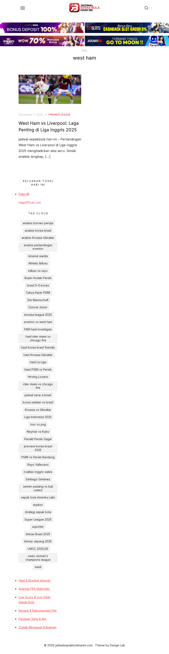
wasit (38, 567)
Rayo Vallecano (38, 464)
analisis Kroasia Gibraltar (38, 237)
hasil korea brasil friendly (38, 347)
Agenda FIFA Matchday (34, 588)
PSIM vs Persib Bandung (38, 457)
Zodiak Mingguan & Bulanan (37, 627)
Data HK (24, 194)
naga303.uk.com (30, 202)
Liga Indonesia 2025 (38, 417)
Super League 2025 (38, 519)
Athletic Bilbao (38, 263)
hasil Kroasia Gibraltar (38, 355)
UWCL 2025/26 (38, 548)
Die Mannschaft (37, 300)
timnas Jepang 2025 (38, 541)
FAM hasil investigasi (38, 329)
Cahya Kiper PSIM (38, 292)
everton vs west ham (38, 322)
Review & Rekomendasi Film (38, 610)
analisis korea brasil (38, 230)
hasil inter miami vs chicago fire (38, 338)
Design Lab (117, 645)
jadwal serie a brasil (38, 395)
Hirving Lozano (38, 376)
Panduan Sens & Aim (32, 619)
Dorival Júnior (38, 307)
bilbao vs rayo (38, 270)
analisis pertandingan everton (38, 247)
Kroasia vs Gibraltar (38, 409)
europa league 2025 (38, 314)
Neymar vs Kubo (38, 431)
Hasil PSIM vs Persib (38, 369)
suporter (38, 526)
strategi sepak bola (38, 512)
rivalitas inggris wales (38, 472)
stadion (38, 505)
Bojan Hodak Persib (38, 278)
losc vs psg (38, 424)
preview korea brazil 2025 (38, 448)
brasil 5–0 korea (38, 285)
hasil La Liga (38, 362)
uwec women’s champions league (38, 557)
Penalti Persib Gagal (38, 439)
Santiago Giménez (38, 479)
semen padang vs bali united (38, 488)
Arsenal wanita (38, 256)
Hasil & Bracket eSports (34, 580)
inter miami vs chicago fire (38, 386)
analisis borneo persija (38, 223)
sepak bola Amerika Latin (38, 497)
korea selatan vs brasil (38, 402)
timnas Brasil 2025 (38, 534)
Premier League (59, 114)
